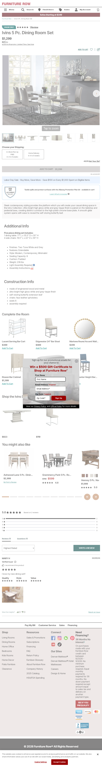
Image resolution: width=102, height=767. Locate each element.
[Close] (98, 754)
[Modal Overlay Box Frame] (51, 384)
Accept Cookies (59, 762)
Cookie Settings (41, 762)
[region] (51, 758)
